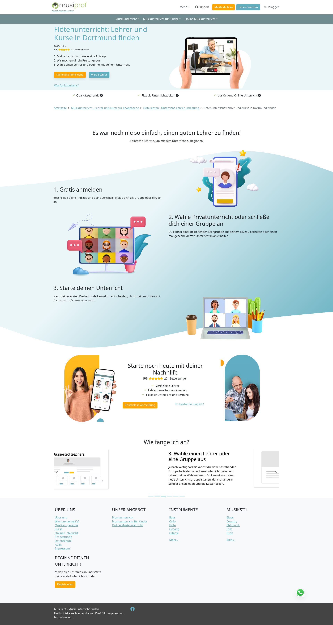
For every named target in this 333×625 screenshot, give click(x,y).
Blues (230, 517)
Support (204, 7)
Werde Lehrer (99, 74)
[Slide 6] (182, 496)
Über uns (61, 517)
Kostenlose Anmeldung (69, 74)
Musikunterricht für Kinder (129, 521)
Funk (230, 533)
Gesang (174, 529)
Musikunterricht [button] (126, 19)
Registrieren (65, 584)
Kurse (58, 529)
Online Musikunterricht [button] (200, 19)
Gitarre (174, 533)
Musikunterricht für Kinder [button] (160, 19)
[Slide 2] (157, 496)
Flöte (172, 525)
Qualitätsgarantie (66, 525)
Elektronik (233, 525)
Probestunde (63, 537)
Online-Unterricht (66, 533)
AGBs (58, 545)
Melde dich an (223, 7)
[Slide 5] (175, 496)
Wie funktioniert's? (66, 85)
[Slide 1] (150, 496)
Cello (172, 521)
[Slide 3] (163, 496)
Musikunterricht (122, 517)
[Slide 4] (169, 496)
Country (232, 521)
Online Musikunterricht (127, 525)
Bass (172, 517)
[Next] (276, 473)
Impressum (62, 548)
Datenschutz (63, 541)
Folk (229, 529)
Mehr (183, 7)
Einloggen (273, 7)
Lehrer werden (248, 7)
